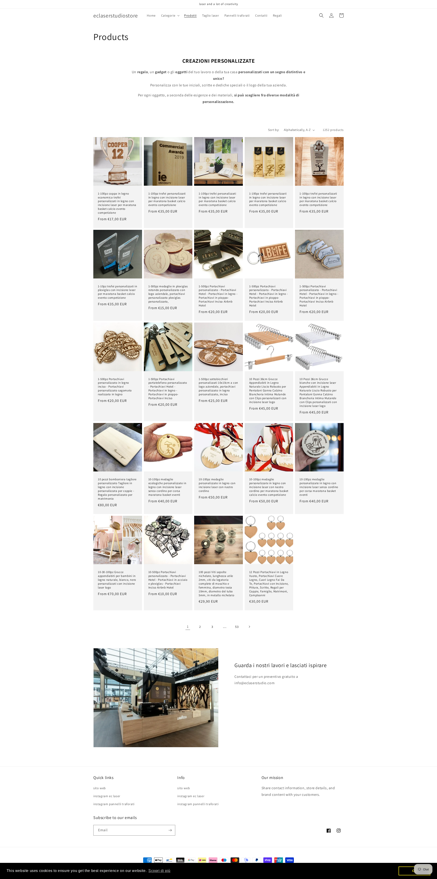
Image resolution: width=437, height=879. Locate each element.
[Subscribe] (170, 830)
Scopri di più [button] (159, 871)
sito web (99, 788)
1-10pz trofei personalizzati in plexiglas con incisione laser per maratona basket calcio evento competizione (117, 292)
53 (237, 627)
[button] (169, 15)
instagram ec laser (106, 796)
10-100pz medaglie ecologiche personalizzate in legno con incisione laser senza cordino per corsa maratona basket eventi (167, 487)
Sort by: (273, 130)
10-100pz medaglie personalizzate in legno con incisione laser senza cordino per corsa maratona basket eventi (319, 487)
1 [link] (188, 626)
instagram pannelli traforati (114, 804)
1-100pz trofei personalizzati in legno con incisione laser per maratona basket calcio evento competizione (167, 199)
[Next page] (249, 627)
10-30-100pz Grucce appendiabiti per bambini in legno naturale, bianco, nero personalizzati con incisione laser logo (117, 579)
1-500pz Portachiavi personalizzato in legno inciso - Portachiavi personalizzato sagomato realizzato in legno (115, 386)
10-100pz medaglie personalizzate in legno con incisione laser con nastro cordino (217, 485)
